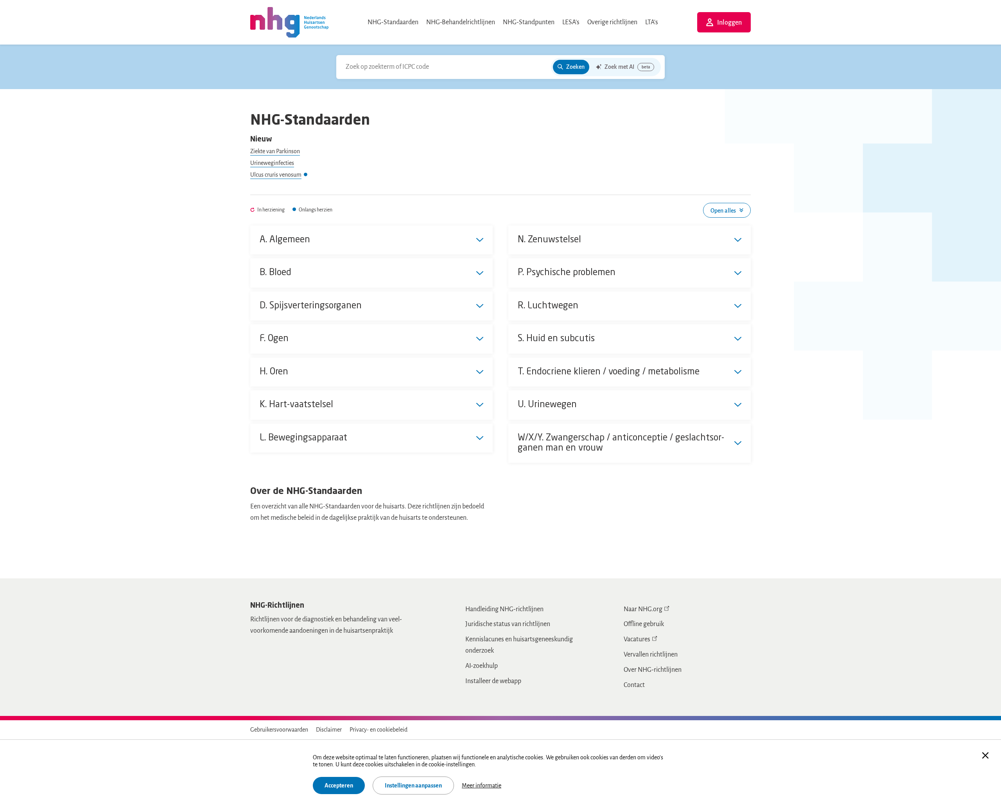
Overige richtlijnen (612, 22)
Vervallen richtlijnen (651, 654)
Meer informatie (481, 785)
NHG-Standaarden (393, 22)
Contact (634, 685)
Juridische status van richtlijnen (507, 624)
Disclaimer (329, 729)
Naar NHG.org (643, 609)
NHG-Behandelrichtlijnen (460, 22)
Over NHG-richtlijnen (653, 669)
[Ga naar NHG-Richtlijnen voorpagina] (289, 22)
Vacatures (637, 639)
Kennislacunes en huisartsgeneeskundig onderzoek (519, 645)
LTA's (651, 22)
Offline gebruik (644, 624)
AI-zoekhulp (481, 665)
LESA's (570, 22)
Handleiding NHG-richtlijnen (504, 609)
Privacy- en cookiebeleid (378, 729)
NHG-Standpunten (528, 22)
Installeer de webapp (493, 681)
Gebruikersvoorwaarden (279, 729)
